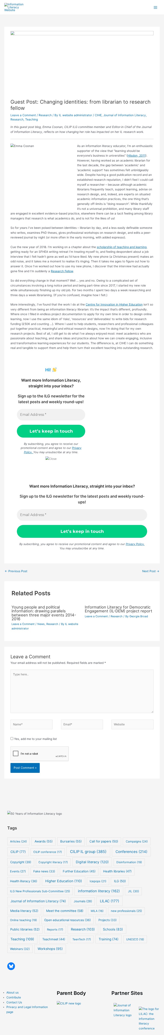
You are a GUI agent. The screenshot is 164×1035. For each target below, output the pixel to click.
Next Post (150, 571)
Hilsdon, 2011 (136, 155)
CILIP (18, 852)
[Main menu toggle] (155, 7)
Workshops (50, 949)
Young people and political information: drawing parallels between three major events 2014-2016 (44, 613)
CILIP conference (47, 852)
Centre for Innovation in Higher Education (114, 304)
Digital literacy (92, 862)
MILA (97, 911)
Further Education (79, 871)
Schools (113, 929)
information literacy (99, 891)
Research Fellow (62, 271)
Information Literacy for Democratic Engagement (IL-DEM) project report (118, 609)
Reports (55, 929)
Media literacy (24, 911)
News (41, 624)
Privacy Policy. (135, 544)
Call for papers (103, 841)
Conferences (131, 851)
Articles (18, 841)
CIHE (98, 115)
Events (18, 871)
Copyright (20, 862)
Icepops (98, 881)
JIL (133, 891)
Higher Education (63, 881)
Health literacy (23, 881)
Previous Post (16, 571)
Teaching (31, 119)
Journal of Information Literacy (124, 115)
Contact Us (14, 1002)
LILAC (109, 901)
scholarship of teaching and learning (121, 247)
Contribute (13, 997)
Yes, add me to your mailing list (35, 739)
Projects (107, 920)
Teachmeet (53, 939)
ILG (120, 881)
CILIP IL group (88, 851)
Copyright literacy (53, 862)
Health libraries (117, 871)
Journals (83, 901)
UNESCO (135, 939)
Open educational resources (67, 920)
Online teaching (23, 920)
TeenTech (81, 939)
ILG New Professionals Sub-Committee (40, 891)
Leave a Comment (23, 115)
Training (109, 939)
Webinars (20, 949)
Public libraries (25, 929)
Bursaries (71, 841)
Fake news (44, 871)
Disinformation (129, 862)
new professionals (126, 911)
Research (45, 115)
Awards (44, 841)
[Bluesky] (11, 966)
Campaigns (137, 841)
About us (12, 992)
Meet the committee (64, 911)
